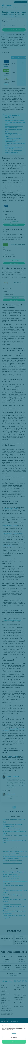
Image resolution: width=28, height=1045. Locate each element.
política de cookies (9, 1029)
